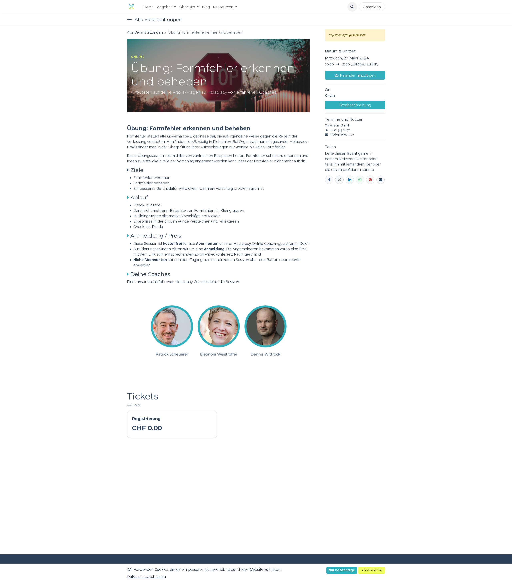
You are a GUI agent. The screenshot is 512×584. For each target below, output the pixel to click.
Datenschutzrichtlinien (146, 576)
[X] (339, 180)
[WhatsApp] (360, 180)
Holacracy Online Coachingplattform (266, 243)
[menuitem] (148, 7)
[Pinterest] (370, 180)
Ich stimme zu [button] (371, 570)
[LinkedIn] (350, 180)
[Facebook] (329, 180)
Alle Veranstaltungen (145, 32)
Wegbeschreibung (355, 105)
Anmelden (372, 7)
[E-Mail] (380, 180)
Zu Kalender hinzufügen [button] (355, 75)
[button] (352, 7)
